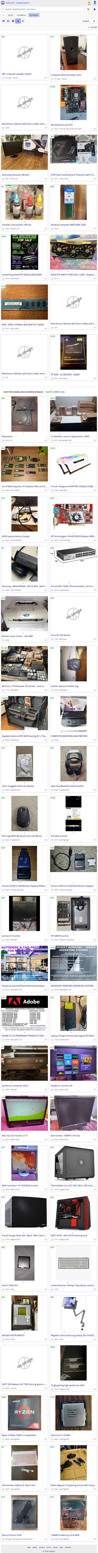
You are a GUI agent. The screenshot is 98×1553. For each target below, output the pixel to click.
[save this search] (94, 9)
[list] (3, 21)
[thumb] (8, 21)
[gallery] (18, 21)
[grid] (13, 21)
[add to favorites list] (3, 77)
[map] (22, 21)
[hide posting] (45, 77)
